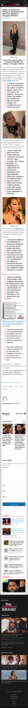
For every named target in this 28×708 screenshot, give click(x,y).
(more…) (16, 543)
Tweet (6, 386)
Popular (5, 537)
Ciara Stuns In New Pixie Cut (8, 647)
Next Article (19, 413)
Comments (17, 537)
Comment (5, 467)
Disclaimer (14, 694)
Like (12, 386)
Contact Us (14, 698)
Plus (17, 386)
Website (5, 497)
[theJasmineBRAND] (14, 4)
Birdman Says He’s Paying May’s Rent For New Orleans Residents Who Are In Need (12, 634)
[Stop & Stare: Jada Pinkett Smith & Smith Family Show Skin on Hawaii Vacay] (14, 675)
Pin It (23, 386)
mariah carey (8, 382)
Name (4, 485)
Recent (11, 537)
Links (14, 705)
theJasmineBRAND (17, 691)
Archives (14, 701)
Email (4, 491)
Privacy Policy (14, 696)
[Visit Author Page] (5, 398)
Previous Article (7, 414)
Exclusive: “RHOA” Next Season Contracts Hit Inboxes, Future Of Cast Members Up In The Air (18, 531)
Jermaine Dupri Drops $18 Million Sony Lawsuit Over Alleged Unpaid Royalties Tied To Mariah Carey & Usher (8, 440)
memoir (13, 382)
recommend (18, 382)
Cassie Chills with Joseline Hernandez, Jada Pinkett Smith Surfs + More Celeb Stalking (13, 667)
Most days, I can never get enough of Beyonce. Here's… (16, 551)
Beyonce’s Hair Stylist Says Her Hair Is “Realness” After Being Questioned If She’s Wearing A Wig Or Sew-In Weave (12, 643)
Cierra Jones (7, 18)
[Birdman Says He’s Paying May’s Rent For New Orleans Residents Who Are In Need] (14, 625)
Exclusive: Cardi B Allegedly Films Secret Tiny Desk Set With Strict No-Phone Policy (17, 520)
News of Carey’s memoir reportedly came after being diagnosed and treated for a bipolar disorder (14, 323)
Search (14, 703)
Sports (4, 580)
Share (6, 389)
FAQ (14, 699)
